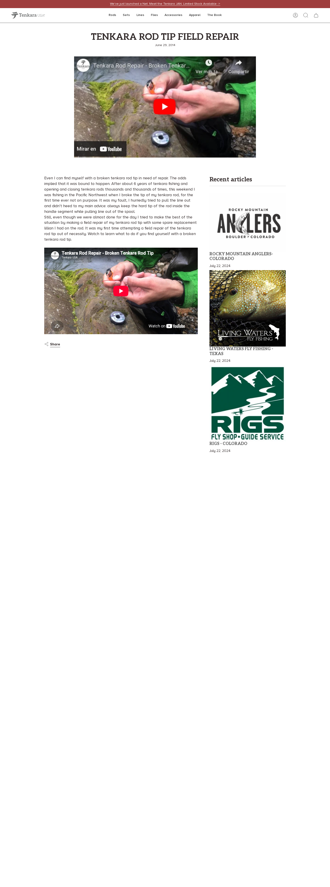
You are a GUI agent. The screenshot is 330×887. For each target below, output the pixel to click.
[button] (112, 15)
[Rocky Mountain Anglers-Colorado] (247, 222)
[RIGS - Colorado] (247, 403)
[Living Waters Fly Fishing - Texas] (247, 308)
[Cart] (316, 15)
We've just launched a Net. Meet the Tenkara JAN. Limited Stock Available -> (165, 3)
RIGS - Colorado (228, 443)
